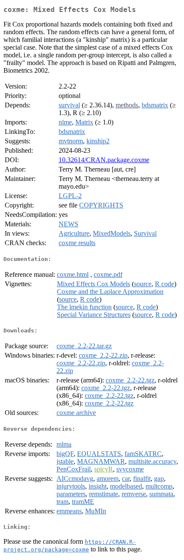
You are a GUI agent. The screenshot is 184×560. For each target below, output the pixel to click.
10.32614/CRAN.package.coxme (104, 159)
